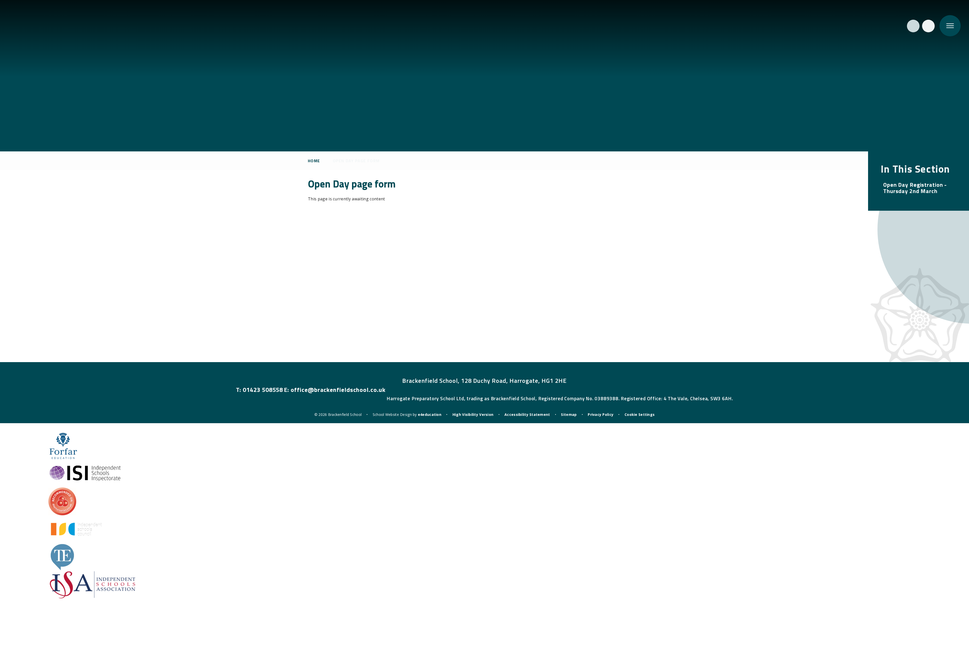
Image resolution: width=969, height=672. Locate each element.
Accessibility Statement (527, 414)
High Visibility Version (472, 414)
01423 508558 (263, 389)
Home (314, 161)
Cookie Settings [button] (640, 414)
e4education (429, 414)
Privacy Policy (600, 414)
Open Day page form (356, 161)
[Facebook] (928, 26)
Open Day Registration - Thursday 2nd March (915, 187)
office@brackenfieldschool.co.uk (338, 389)
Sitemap (569, 414)
